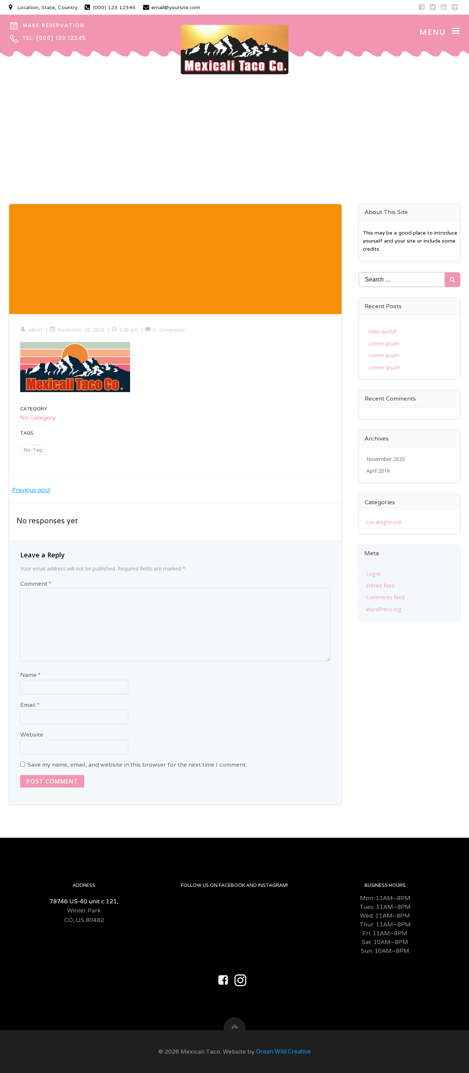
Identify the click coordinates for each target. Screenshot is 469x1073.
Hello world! (382, 331)
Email (30, 705)
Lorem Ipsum (384, 367)
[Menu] (455, 31)
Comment (35, 583)
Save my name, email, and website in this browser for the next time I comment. (137, 764)
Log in (373, 573)
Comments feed (385, 597)
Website (31, 734)
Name (30, 675)
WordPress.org (383, 609)
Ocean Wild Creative (283, 1051)
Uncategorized (383, 522)
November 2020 (385, 459)
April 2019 (378, 470)
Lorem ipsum (384, 343)
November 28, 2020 (80, 329)
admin (35, 329)
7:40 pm (128, 329)
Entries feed (380, 585)
